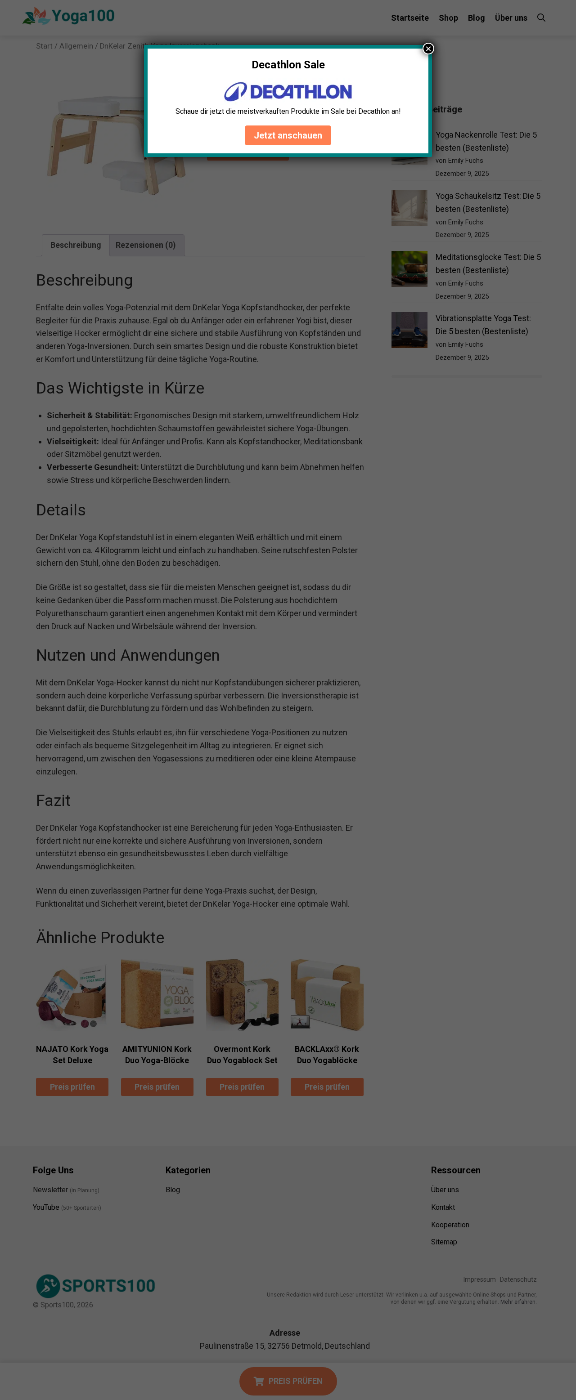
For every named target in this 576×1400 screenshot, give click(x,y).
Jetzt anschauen (288, 135)
